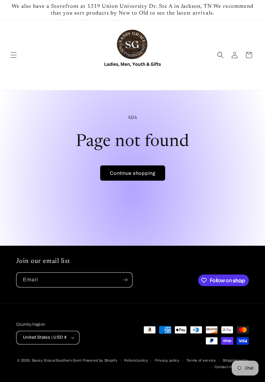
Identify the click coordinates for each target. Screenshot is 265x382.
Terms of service (201, 360)
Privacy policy (167, 360)
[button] (13, 55)
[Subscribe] (125, 279)
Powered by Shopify (100, 360)
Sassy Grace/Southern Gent (57, 360)
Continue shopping (132, 173)
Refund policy (136, 360)
